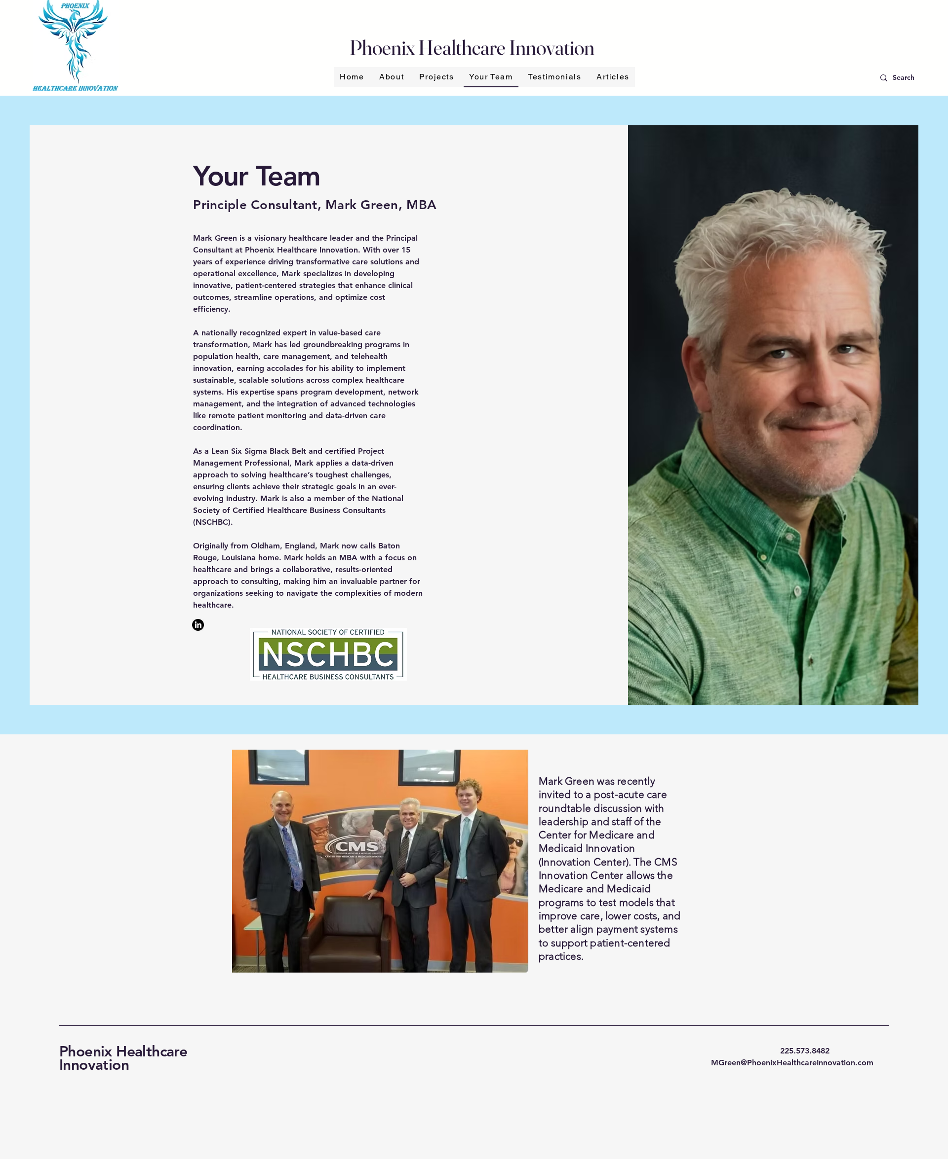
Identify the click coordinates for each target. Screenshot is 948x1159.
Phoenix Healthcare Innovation (123, 1058)
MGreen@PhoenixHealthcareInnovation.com (792, 1062)
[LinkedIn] (198, 625)
